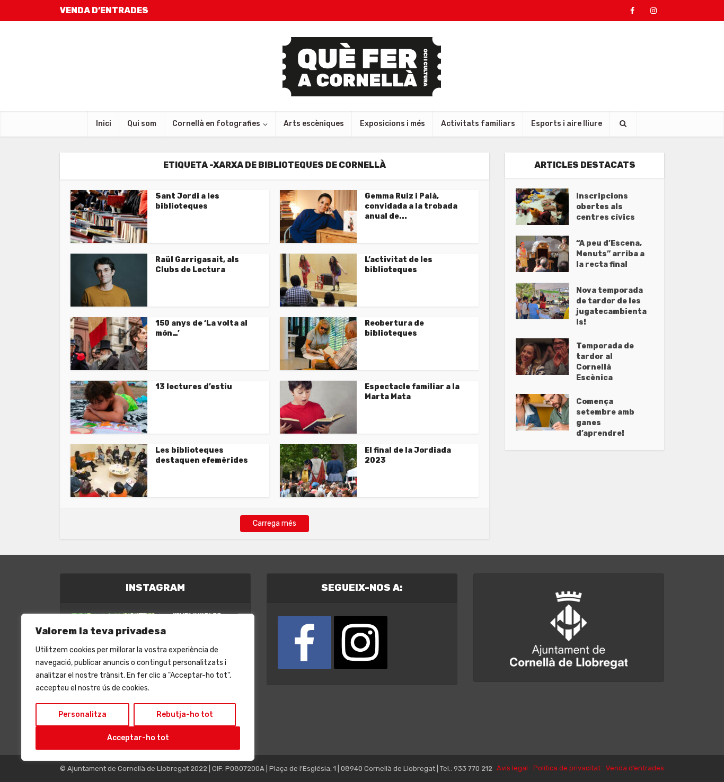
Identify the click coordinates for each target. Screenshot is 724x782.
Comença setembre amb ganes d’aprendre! (605, 417)
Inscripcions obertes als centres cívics (605, 207)
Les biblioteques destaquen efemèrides (201, 455)
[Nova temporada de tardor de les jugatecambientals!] (546, 301)
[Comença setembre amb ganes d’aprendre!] (546, 412)
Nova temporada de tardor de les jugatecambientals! (611, 306)
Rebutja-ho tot (184, 714)
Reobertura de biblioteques (394, 328)
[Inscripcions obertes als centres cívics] (546, 206)
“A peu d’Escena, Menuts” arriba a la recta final (610, 254)
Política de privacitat (567, 768)
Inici (103, 123)
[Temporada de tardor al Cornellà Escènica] (546, 356)
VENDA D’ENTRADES (104, 10)
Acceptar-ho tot (138, 737)
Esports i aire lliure (566, 123)
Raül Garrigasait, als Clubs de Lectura (197, 264)
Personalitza (82, 714)
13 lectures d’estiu (193, 386)
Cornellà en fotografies (216, 123)
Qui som (141, 123)
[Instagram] (360, 642)
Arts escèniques (314, 123)
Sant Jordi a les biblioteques (187, 201)
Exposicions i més (392, 123)
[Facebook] (304, 642)
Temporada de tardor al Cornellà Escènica (605, 361)
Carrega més (274, 523)
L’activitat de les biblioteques (398, 264)
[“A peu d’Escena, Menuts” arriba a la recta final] (546, 254)
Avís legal (512, 768)
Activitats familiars (478, 123)
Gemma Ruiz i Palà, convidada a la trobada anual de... (411, 206)
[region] (137, 687)
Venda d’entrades (635, 768)
